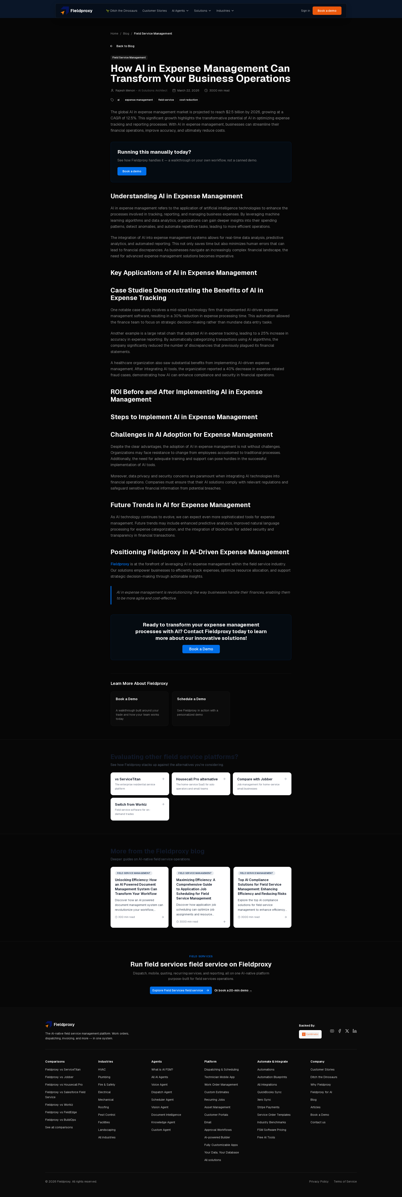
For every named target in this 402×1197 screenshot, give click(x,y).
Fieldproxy (120, 564)
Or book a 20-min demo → (233, 990)
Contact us (318, 1122)
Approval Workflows (218, 1130)
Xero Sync (264, 1100)
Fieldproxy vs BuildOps (60, 1120)
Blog (126, 33)
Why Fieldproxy (321, 1084)
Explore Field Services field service (177, 990)
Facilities (104, 1122)
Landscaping (107, 1130)
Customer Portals (216, 1115)
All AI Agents (159, 1077)
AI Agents (178, 11)
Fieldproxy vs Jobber (59, 1077)
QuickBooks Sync (269, 1092)
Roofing (103, 1107)
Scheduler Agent (162, 1100)
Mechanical (105, 1100)
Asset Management (217, 1107)
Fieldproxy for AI (321, 1092)
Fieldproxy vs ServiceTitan (63, 1069)
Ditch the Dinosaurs (121, 11)
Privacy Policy (319, 1181)
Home (114, 33)
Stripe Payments (268, 1107)
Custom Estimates (216, 1092)
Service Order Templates (274, 1115)
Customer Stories (154, 11)
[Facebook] (340, 1031)
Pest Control (106, 1115)
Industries (223, 11)
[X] (347, 1031)
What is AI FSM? (162, 1069)
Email (207, 1122)
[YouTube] (332, 1031)
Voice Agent (159, 1084)
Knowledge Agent (163, 1122)
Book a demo (327, 11)
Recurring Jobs (214, 1100)
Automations (265, 1069)
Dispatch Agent (161, 1092)
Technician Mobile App (219, 1077)
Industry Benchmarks (271, 1122)
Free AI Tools (266, 1137)
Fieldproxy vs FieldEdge (61, 1112)
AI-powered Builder (217, 1137)
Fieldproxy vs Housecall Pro (64, 1084)
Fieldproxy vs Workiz (59, 1105)
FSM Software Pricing (271, 1130)
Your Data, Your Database (221, 1152)
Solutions (200, 11)
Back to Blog (125, 46)
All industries (107, 1137)
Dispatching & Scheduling (221, 1069)
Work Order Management (221, 1084)
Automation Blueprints (272, 1077)
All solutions (212, 1160)
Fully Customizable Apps (221, 1145)
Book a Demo (201, 649)
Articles (316, 1107)
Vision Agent (159, 1107)
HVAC (102, 1069)
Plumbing (104, 1077)
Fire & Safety (106, 1084)
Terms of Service (345, 1181)
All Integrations (267, 1084)
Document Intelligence (166, 1115)
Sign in (305, 11)
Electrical (104, 1092)
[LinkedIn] (355, 1031)
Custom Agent (161, 1130)
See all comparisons (59, 1127)
